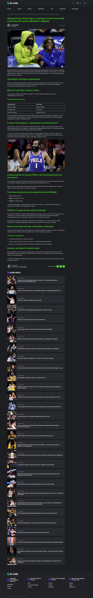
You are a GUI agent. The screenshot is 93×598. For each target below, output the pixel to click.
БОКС (52, 8)
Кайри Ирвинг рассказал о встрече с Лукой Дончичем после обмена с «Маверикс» (38, 348)
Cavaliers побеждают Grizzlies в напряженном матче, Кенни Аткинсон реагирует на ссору (40, 368)
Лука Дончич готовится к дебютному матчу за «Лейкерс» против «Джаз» (36, 464)
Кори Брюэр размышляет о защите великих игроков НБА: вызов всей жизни (37, 522)
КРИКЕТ (71, 585)
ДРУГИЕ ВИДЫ (75, 8)
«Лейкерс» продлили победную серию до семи (30, 300)
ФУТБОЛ (9, 8)
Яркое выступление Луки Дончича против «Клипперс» (31, 319)
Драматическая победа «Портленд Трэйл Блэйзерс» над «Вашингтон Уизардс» (38, 339)
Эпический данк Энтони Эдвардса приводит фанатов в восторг (34, 416)
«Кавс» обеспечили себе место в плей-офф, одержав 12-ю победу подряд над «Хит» (39, 290)
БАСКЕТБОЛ (62, 8)
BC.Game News (10, 14)
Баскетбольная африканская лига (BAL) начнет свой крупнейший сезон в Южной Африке (40, 542)
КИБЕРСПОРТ (41, 8)
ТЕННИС (30, 8)
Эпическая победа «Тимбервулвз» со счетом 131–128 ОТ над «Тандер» (35, 358)
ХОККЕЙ (19, 8)
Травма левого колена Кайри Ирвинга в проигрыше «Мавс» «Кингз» (35, 310)
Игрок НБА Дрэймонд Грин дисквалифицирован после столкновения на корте (37, 513)
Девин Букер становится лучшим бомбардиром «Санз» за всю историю (36, 484)
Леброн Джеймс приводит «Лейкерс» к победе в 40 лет (32, 377)
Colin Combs (15, 25)
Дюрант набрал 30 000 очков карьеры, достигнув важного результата (35, 435)
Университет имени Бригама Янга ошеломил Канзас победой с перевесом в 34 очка (39, 397)
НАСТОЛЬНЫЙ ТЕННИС (33, 585)
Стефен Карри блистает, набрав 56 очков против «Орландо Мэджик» (35, 329)
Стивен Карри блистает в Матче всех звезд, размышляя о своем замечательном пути (39, 406)
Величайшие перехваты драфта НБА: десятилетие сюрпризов (33, 532)
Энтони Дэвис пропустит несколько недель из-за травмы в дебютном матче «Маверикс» (40, 455)
